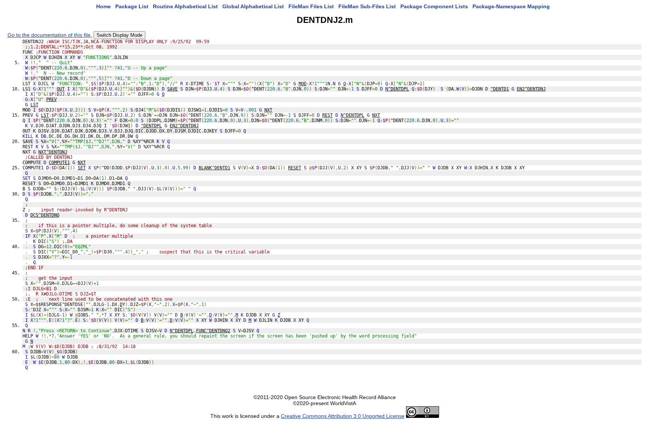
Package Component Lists (434, 6)
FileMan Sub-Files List (367, 6)
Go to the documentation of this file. (50, 35)
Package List (131, 6)
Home (103, 6)
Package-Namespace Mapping (511, 6)
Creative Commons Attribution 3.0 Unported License (342, 416)
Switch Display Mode (119, 35)
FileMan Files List (311, 6)
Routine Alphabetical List (185, 6)
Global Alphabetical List (253, 6)
